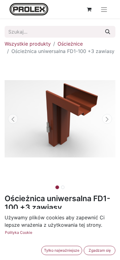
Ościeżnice (70, 44)
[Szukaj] (107, 32)
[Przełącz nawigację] (104, 9)
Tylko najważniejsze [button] (61, 250)
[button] (13, 119)
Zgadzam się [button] (100, 250)
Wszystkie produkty (28, 44)
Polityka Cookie (18, 232)
